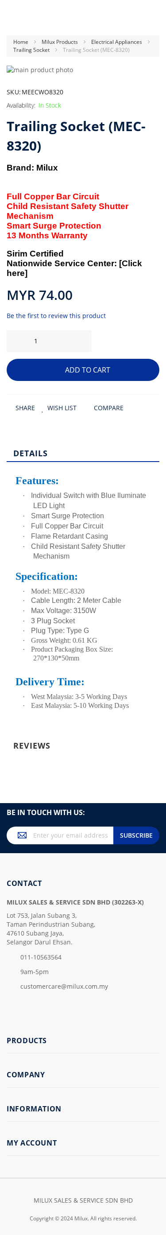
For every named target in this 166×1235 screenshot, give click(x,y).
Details (30, 453)
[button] (59, 408)
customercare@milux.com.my (64, 986)
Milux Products (60, 42)
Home (21, 42)
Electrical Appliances (117, 42)
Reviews (31, 745)
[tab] (83, 452)
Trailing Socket (32, 50)
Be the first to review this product (56, 315)
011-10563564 (41, 957)
